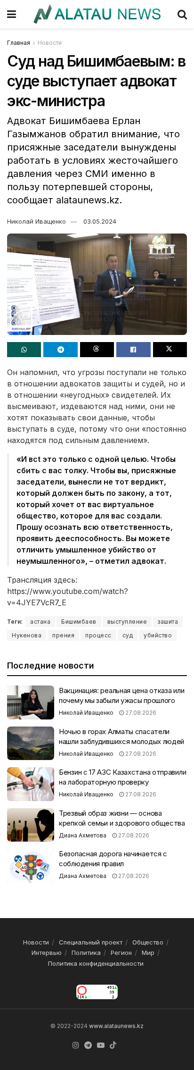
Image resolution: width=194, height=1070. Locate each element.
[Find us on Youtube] (101, 1045)
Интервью (47, 952)
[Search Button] (182, 14)
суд (127, 635)
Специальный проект (90, 942)
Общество (147, 942)
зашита (168, 621)
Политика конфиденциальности (96, 963)
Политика (86, 952)
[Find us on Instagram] (76, 1045)
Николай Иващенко (36, 221)
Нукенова (26, 635)
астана (40, 621)
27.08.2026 (140, 712)
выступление (127, 621)
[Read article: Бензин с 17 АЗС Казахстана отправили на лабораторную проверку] (30, 784)
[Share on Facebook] (133, 349)
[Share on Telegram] (60, 349)
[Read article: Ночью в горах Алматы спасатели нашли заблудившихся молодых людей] (30, 744)
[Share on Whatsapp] (24, 349)
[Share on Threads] (97, 349)
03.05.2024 (99, 221)
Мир (148, 952)
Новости (50, 42)
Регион (121, 952)
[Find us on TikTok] (113, 1045)
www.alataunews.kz (116, 1025)
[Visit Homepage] (97, 14)
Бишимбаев (79, 621)
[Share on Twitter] (170, 349)
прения (63, 635)
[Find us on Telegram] (88, 1045)
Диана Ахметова (82, 835)
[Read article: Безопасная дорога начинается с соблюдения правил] (30, 866)
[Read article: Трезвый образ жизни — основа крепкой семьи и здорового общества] (30, 825)
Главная (18, 42)
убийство (158, 635)
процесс (98, 635)
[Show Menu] (11, 14)
